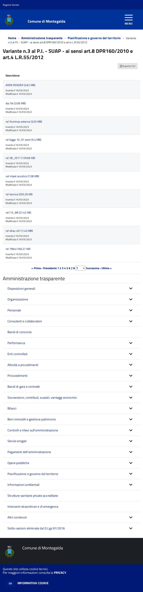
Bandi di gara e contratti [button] (23, 386)
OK (10, 583)
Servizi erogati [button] (17, 441)
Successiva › (93, 268)
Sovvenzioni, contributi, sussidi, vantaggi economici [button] (42, 397)
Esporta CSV (128, 66)
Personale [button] (14, 310)
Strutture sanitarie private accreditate (32, 495)
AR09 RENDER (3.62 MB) (20, 85)
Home (12, 38)
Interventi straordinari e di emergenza (32, 506)
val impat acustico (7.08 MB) (22, 176)
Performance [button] (16, 343)
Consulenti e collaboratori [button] (24, 321)
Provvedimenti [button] (17, 375)
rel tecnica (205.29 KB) (19, 194)
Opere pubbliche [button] (18, 463)
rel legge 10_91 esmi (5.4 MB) (23, 140)
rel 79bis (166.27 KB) (18, 249)
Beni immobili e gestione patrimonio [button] (31, 419)
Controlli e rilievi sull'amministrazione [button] (32, 430)
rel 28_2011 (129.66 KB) (20, 158)
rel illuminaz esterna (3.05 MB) (24, 121)
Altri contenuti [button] (17, 517)
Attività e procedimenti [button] (22, 365)
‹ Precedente (49, 268)
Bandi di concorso (19, 332)
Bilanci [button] (11, 408)
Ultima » (106, 268)
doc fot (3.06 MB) (16, 103)
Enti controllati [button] (17, 354)
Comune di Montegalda (46, 21)
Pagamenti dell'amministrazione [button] (29, 452)
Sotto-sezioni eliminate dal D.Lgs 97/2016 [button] (36, 528)
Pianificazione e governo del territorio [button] (32, 474)
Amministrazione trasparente (42, 38)
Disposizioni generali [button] (21, 288)
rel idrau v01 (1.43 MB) (19, 231)
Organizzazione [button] (17, 299)
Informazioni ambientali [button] (23, 484)
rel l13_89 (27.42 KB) (18, 212)
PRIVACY (60, 572)
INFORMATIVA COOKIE (32, 583)
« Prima (36, 268)
